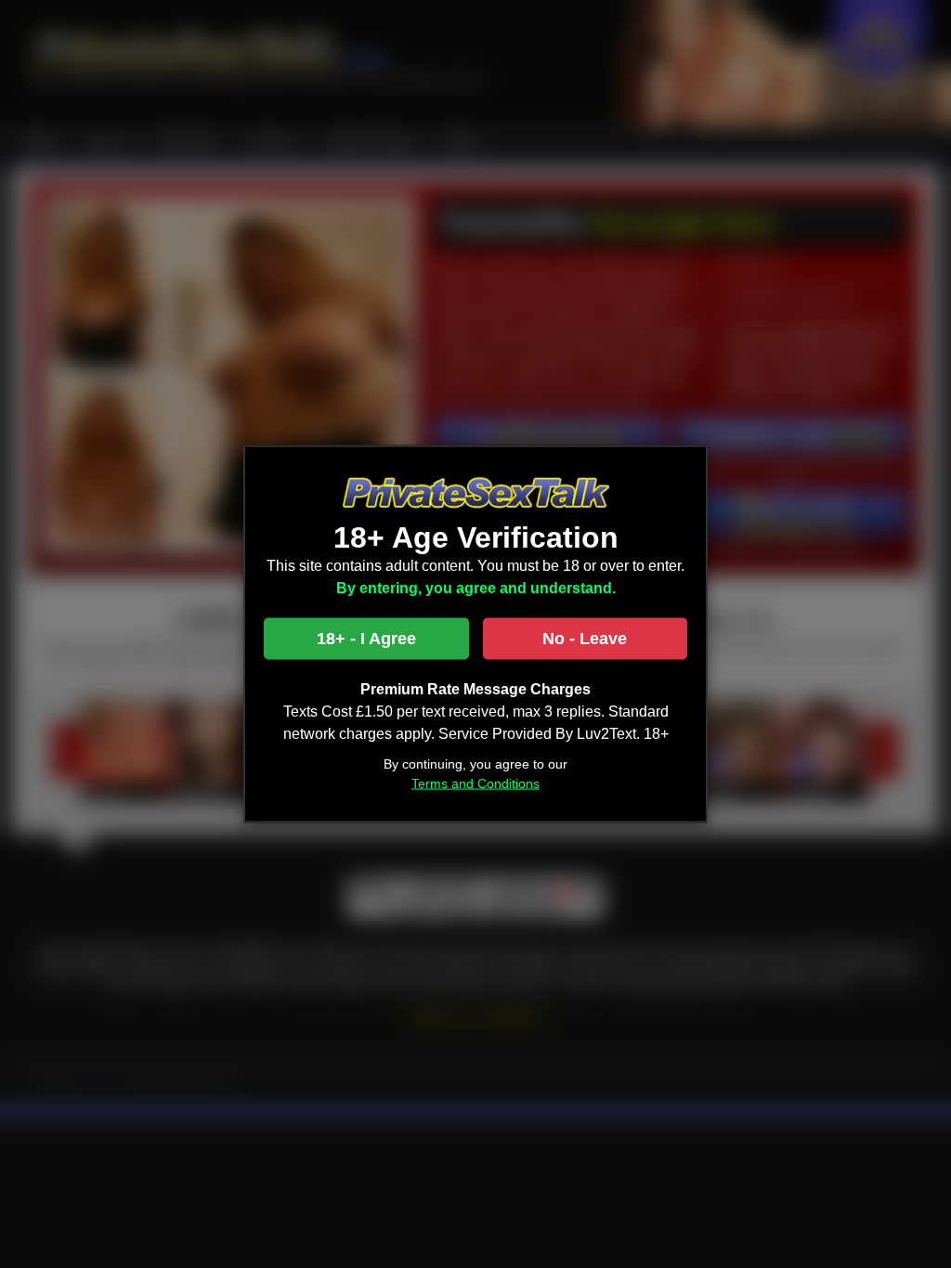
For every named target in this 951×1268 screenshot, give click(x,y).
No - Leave (584, 637)
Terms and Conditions (475, 782)
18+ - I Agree (366, 637)
